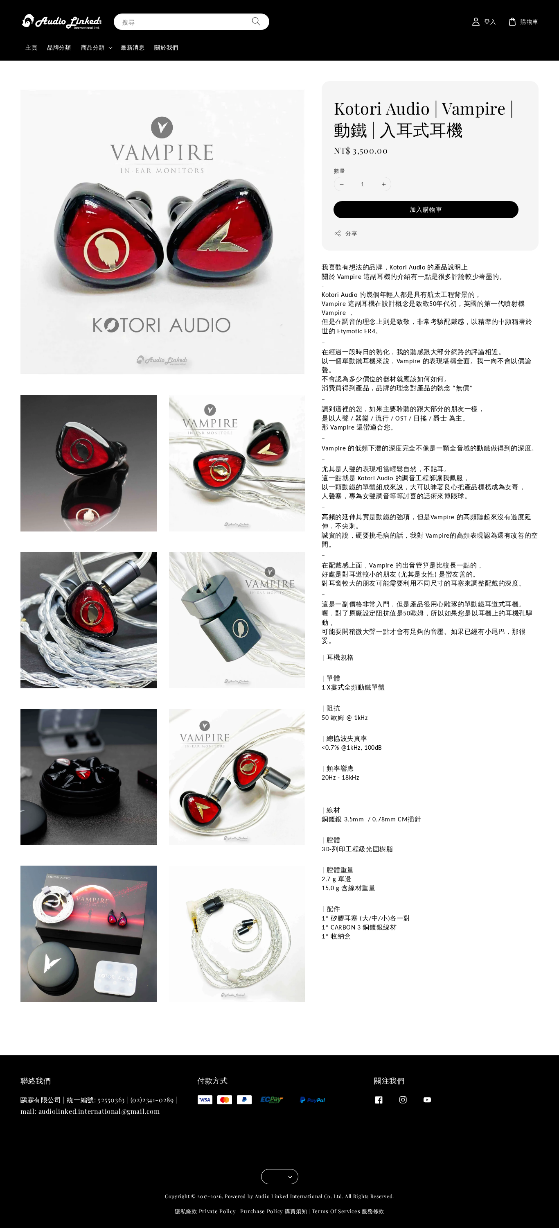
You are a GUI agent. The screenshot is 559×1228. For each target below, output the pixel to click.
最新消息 (132, 47)
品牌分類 (59, 47)
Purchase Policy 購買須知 (273, 1211)
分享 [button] (351, 233)
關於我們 (166, 47)
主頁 (31, 47)
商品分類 (93, 47)
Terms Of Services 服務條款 (348, 1211)
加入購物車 (426, 210)
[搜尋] (256, 21)
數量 (339, 170)
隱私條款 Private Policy (205, 1211)
